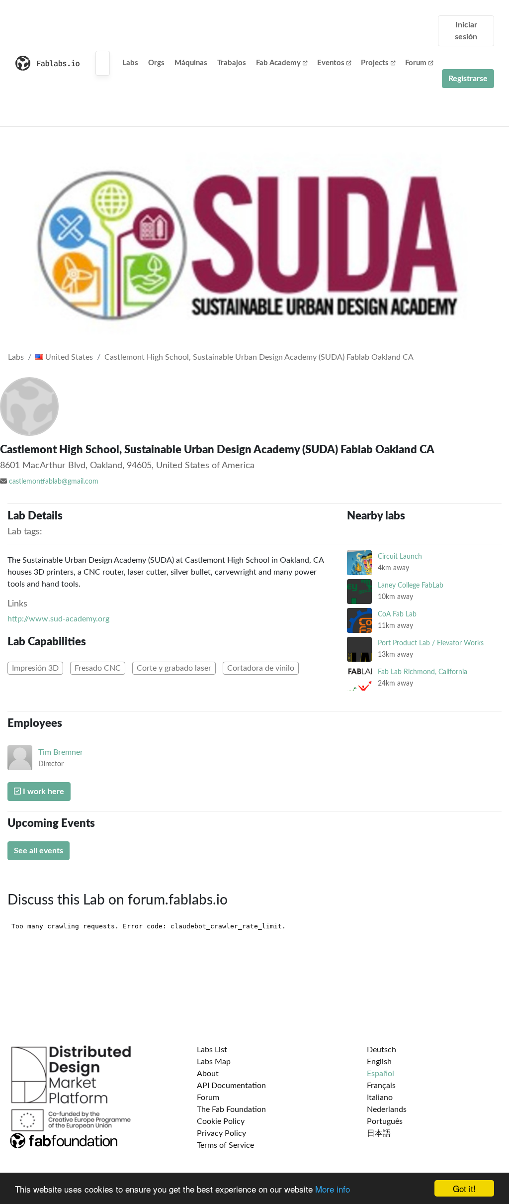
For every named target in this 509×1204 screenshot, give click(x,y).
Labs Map (214, 1062)
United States (68, 357)
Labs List (212, 1050)
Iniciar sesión (466, 31)
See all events (38, 851)
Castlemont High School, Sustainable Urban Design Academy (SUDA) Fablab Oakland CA (259, 357)
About (208, 1074)
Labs (130, 63)
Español (380, 1074)
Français (381, 1086)
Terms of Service (225, 1145)
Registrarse (468, 79)
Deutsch (381, 1050)
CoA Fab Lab (397, 614)
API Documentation (231, 1086)
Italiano (380, 1098)
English (379, 1062)
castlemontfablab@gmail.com (53, 481)
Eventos (330, 63)
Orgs (156, 63)
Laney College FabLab (410, 585)
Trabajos (231, 63)
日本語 (379, 1133)
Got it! (464, 1188)
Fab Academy (278, 63)
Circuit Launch (400, 556)
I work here (42, 792)
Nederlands (387, 1109)
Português (385, 1121)
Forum (415, 63)
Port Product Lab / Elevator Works (431, 643)
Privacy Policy (221, 1133)
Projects (375, 63)
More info (332, 1189)
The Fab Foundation (231, 1109)
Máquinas (190, 63)
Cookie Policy (221, 1121)
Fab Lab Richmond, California (422, 672)
